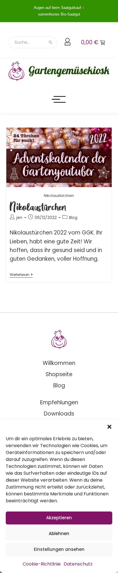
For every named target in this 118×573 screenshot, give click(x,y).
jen (19, 217)
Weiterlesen (21, 275)
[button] (109, 427)
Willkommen (59, 363)
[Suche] (50, 42)
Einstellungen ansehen (59, 549)
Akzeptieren (59, 518)
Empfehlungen (59, 402)
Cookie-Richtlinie (42, 564)
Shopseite (59, 374)
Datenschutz (78, 564)
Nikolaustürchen (38, 206)
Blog (73, 217)
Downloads (59, 414)
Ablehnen (59, 533)
